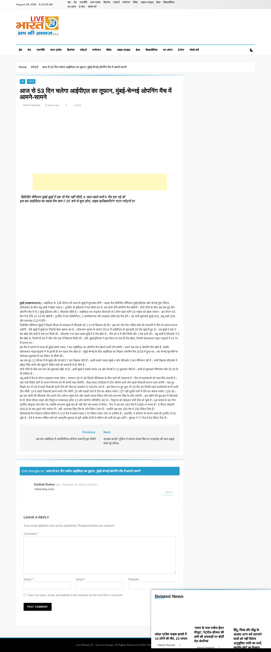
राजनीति (83, 2)
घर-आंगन (72, 6)
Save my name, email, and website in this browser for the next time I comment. (75, 595)
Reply (169, 492)
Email (80, 579)
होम (69, 2)
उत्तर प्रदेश (95, 2)
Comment (31, 533)
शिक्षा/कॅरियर (169, 2)
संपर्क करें (92, 6)
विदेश (135, 2)
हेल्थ (158, 2)
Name (28, 579)
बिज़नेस (106, 2)
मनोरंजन (126, 2)
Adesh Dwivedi (31, 105)
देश (75, 2)
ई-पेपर (82, 6)
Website (133, 579)
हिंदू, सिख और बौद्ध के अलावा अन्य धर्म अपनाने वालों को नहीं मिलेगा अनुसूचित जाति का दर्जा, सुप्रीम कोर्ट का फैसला (248, 638)
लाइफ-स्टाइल (147, 2)
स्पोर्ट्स (116, 2)
